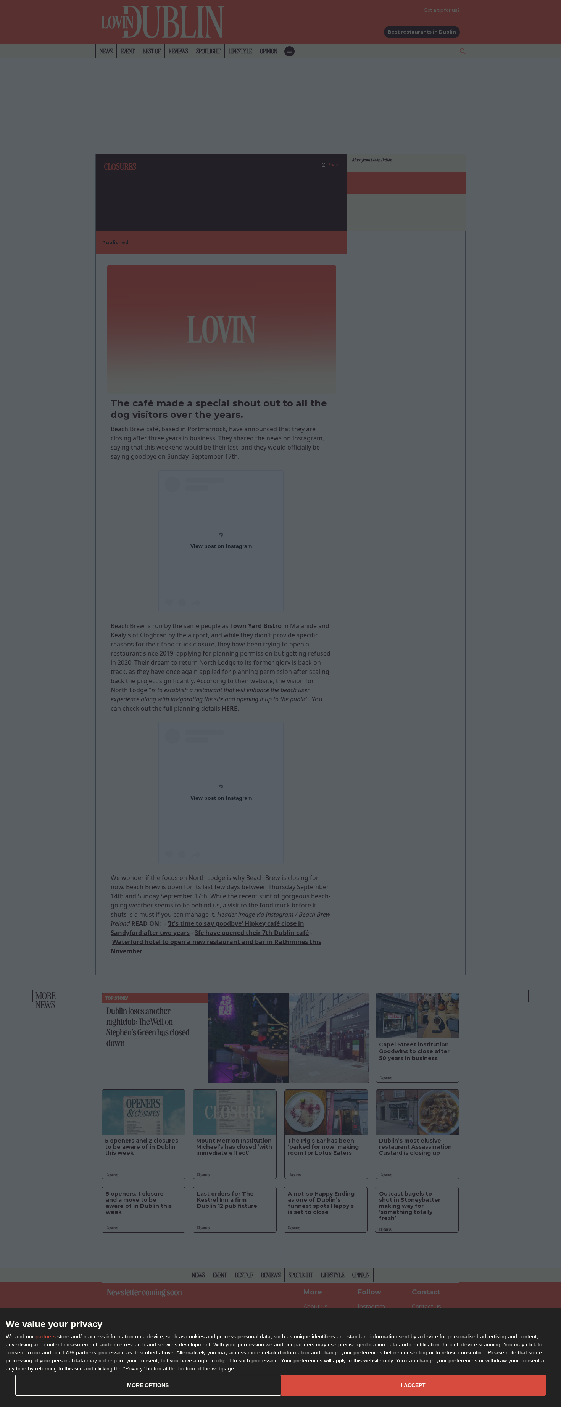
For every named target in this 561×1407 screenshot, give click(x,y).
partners (45, 1336)
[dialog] (280, 1357)
